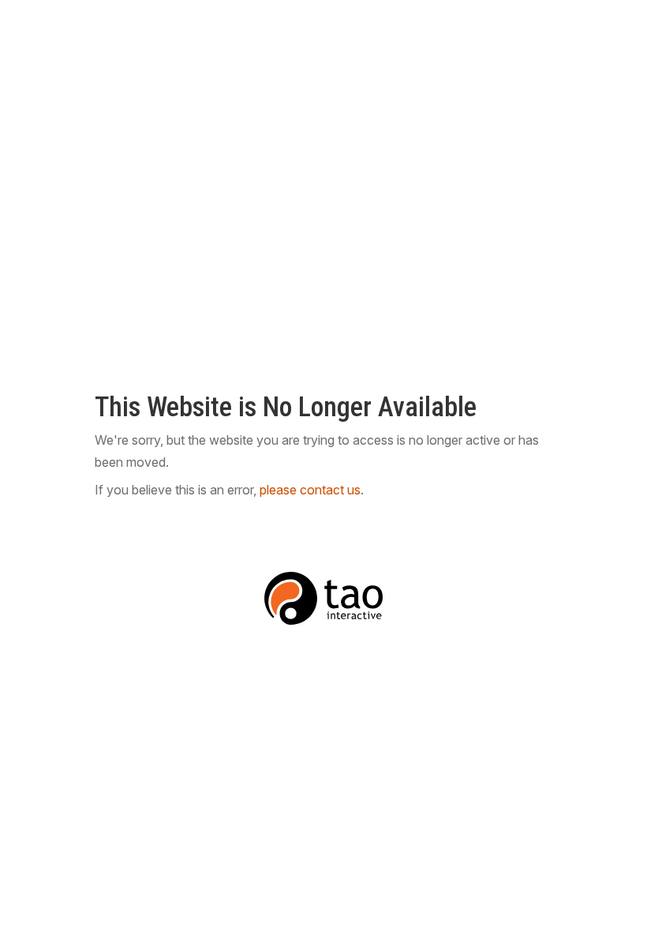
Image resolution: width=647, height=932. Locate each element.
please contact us (310, 490)
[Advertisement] (323, 42)
